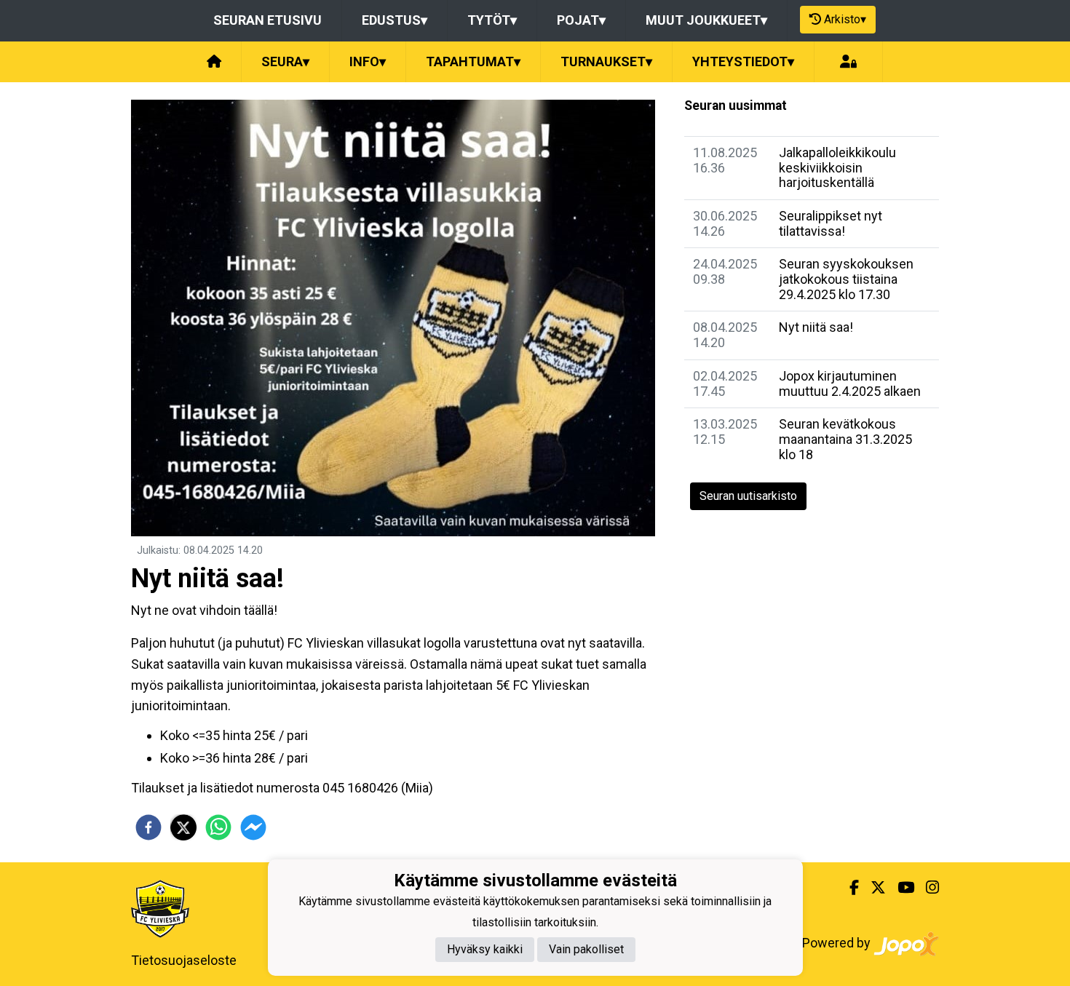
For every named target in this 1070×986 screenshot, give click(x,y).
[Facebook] (848, 888)
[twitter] (183, 827)
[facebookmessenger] (253, 827)
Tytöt (492, 20)
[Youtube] (900, 888)
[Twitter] (872, 888)
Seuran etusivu (267, 20)
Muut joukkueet (706, 20)
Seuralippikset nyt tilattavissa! (830, 223)
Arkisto (845, 19)
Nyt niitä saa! (816, 327)
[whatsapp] (218, 827)
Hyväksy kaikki (485, 949)
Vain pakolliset (586, 949)
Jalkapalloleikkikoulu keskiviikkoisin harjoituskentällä (837, 167)
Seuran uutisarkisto (748, 496)
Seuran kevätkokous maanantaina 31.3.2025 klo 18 (845, 438)
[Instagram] (926, 888)
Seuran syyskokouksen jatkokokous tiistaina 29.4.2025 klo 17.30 (846, 278)
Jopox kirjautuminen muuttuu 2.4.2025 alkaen (850, 383)
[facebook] (148, 827)
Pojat (581, 20)
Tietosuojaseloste (184, 960)
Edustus (394, 20)
